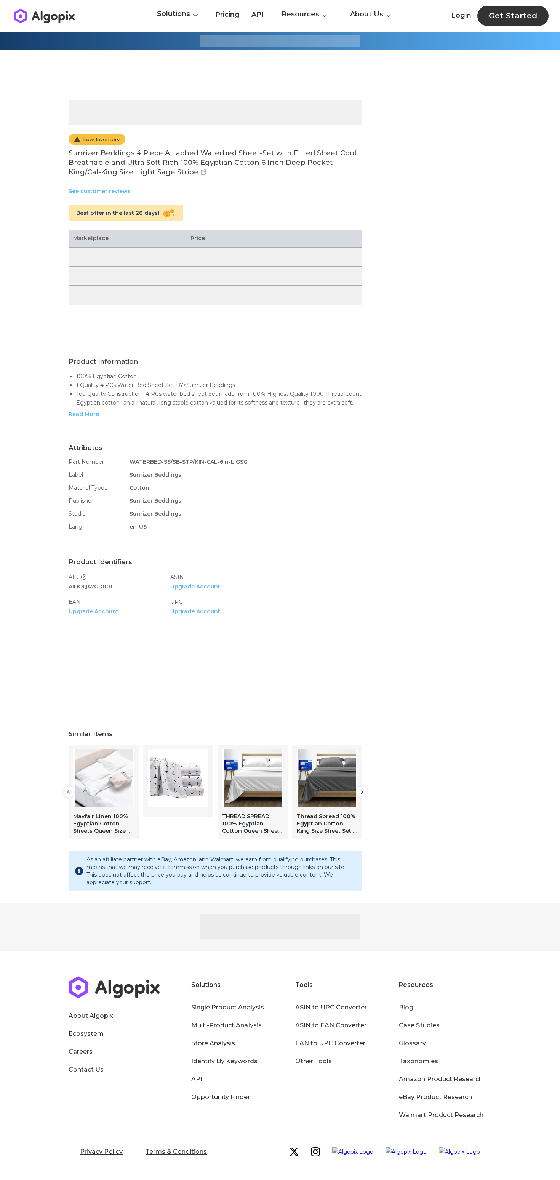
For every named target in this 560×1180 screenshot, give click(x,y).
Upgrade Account (195, 586)
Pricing (227, 14)
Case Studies (419, 1025)
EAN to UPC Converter (330, 1043)
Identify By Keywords (224, 1061)
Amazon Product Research (441, 1079)
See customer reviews (100, 191)
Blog (406, 1007)
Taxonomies (418, 1061)
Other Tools (313, 1061)
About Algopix (91, 1015)
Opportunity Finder (220, 1097)
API (257, 14)
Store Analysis (213, 1043)
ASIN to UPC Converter (331, 1007)
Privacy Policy (101, 1151)
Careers (81, 1051)
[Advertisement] (280, 75)
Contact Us (86, 1069)
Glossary (412, 1043)
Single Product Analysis (227, 1007)
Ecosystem (86, 1033)
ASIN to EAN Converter (331, 1025)
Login (461, 15)
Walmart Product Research (441, 1115)
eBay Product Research (435, 1097)
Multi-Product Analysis (226, 1025)
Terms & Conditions (176, 1151)
